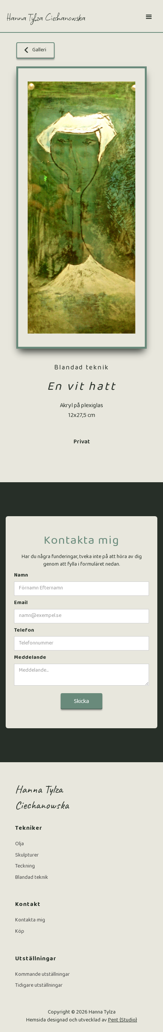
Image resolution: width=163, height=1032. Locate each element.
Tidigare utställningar (39, 986)
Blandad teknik (31, 878)
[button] (149, 17)
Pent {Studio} (122, 1020)
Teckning (25, 867)
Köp (19, 932)
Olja (19, 844)
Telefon (24, 631)
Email (21, 603)
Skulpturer (27, 856)
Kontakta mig (30, 920)
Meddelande (30, 658)
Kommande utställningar (42, 975)
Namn (21, 576)
